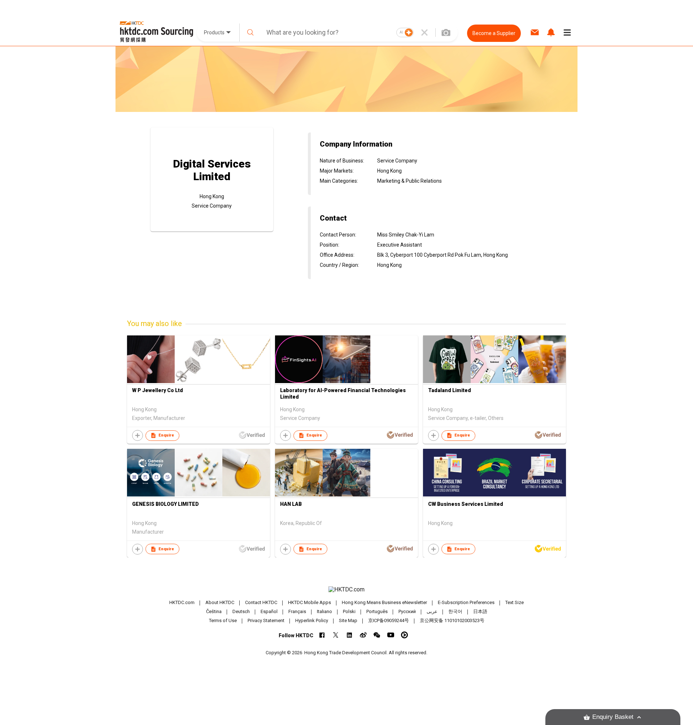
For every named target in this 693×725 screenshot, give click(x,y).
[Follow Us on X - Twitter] (335, 634)
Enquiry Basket (612, 716)
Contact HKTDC (261, 602)
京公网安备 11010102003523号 (452, 620)
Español (269, 611)
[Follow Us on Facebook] (322, 634)
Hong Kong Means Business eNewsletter (384, 602)
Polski (349, 611)
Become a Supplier (493, 33)
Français (297, 611)
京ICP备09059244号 (388, 620)
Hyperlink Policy (311, 620)
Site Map (348, 620)
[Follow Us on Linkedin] (349, 634)
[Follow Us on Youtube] (390, 634)
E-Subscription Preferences (466, 602)
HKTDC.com (182, 602)
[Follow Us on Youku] (404, 634)
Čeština (214, 611)
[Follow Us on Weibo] (363, 634)
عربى (432, 611)
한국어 (455, 611)
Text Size (514, 602)
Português (377, 611)
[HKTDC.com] (346, 589)
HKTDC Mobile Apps (309, 602)
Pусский (407, 611)
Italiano (324, 611)
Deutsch (241, 611)
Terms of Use (223, 620)
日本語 (480, 611)
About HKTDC (219, 602)
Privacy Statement (266, 620)
